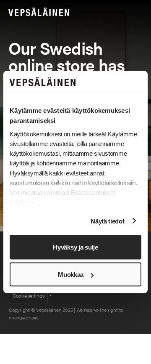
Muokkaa (70, 274)
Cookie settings (28, 295)
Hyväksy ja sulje (75, 247)
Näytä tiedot (107, 220)
